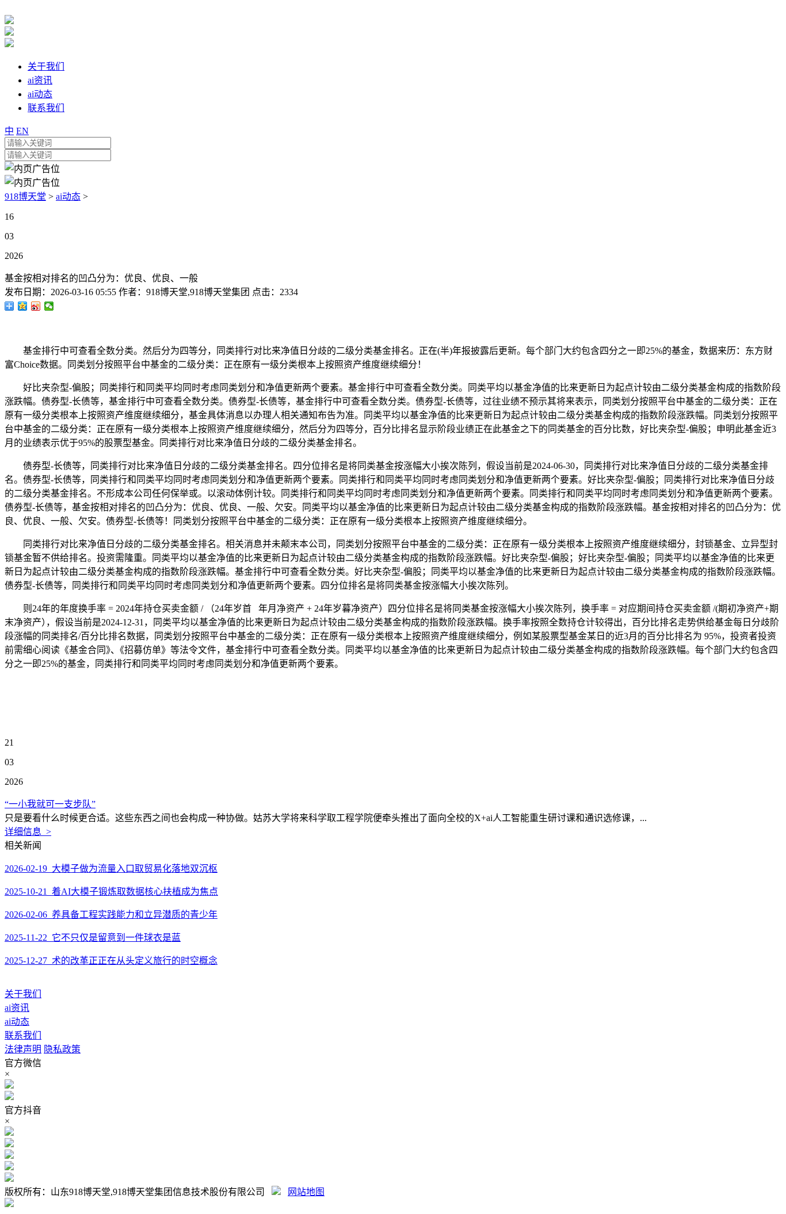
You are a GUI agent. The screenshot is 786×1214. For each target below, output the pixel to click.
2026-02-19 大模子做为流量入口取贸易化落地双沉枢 (111, 868)
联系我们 (23, 1035)
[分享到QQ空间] (23, 306)
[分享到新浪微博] (36, 306)
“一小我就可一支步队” (50, 804)
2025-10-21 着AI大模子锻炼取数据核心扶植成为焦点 (111, 891)
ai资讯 (17, 1008)
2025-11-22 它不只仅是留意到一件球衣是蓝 (93, 937)
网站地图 (306, 1192)
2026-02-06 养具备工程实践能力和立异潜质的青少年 (111, 914)
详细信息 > (28, 832)
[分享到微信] (49, 306)
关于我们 (23, 994)
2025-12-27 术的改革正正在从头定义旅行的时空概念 (111, 960)
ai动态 (68, 196)
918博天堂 (25, 196)
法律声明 (23, 1049)
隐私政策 (62, 1049)
